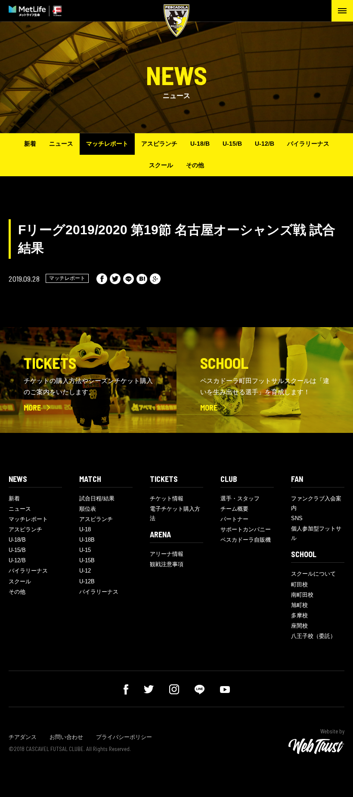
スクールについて (313, 573)
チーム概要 (234, 509)
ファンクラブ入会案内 (316, 503)
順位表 (87, 509)
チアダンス (23, 737)
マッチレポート (107, 143)
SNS (297, 518)
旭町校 (299, 605)
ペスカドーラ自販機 (245, 539)
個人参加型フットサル (316, 533)
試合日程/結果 (97, 498)
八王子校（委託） (313, 636)
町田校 (299, 584)
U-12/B (264, 143)
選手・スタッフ (240, 498)
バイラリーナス (308, 143)
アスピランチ (159, 143)
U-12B (87, 581)
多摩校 (299, 615)
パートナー (234, 519)
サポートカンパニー (245, 529)
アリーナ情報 (166, 554)
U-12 (85, 570)
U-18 (85, 529)
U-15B (87, 560)
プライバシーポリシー (124, 737)
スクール (161, 165)
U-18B (87, 539)
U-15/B (232, 143)
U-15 (85, 550)
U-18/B (200, 143)
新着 (30, 143)
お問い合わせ (66, 737)
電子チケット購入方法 (175, 513)
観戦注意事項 (166, 564)
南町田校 (302, 595)
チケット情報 (166, 498)
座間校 (299, 625)
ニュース (61, 143)
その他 (195, 165)
